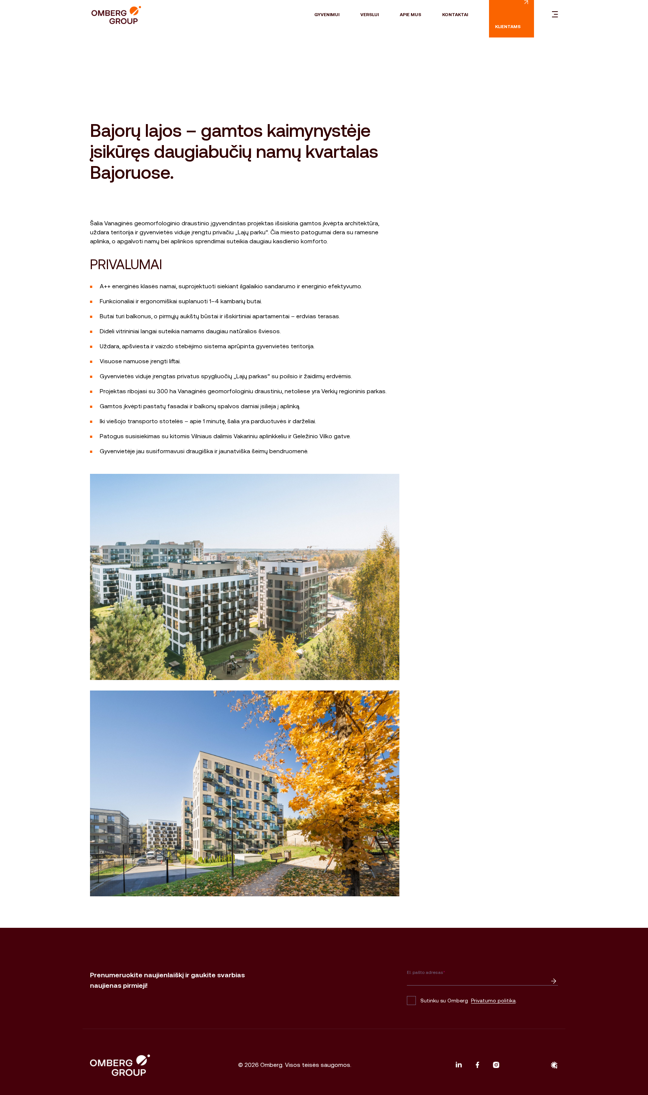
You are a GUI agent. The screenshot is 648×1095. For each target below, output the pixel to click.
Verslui (369, 14)
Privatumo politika (493, 1001)
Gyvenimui (326, 14)
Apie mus (410, 14)
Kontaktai (455, 14)
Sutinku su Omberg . (468, 1001)
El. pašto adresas (426, 972)
